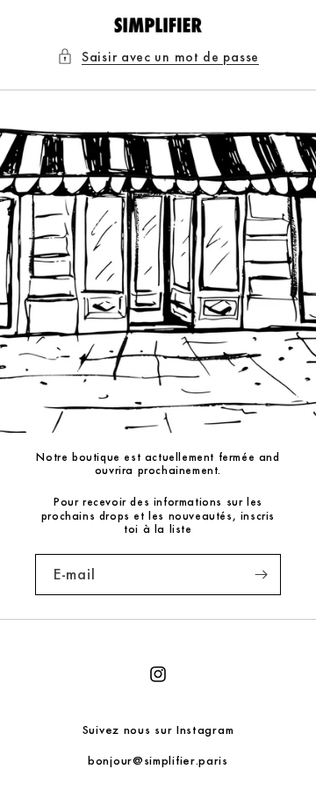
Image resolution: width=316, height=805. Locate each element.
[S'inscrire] (260, 574)
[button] (158, 57)
